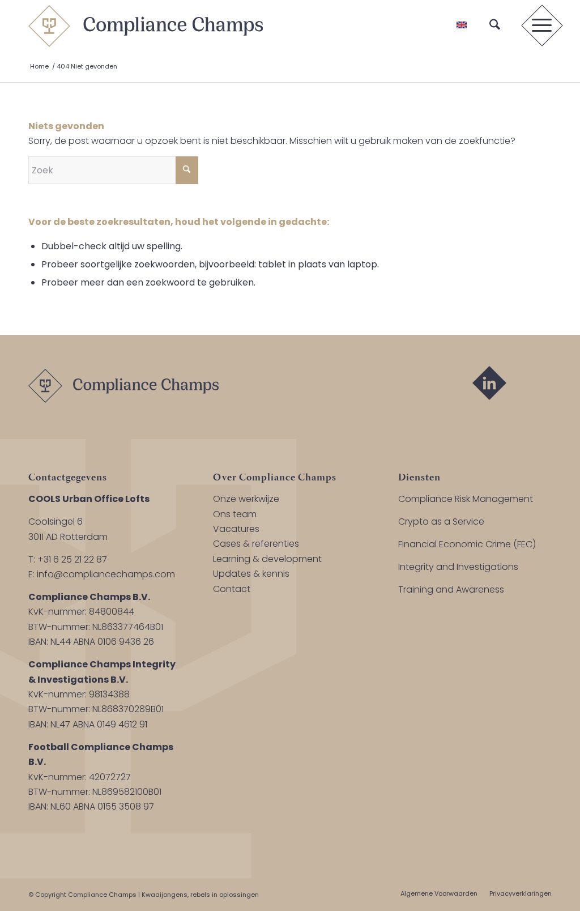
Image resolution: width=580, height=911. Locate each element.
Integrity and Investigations (458, 566)
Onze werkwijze (246, 498)
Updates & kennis (251, 573)
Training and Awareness (451, 589)
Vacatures (236, 528)
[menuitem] (495, 25)
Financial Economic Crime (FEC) (467, 544)
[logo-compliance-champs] (145, 25)
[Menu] (538, 25)
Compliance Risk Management (465, 498)
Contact (231, 588)
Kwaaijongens (164, 894)
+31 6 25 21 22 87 (72, 559)
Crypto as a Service (441, 521)
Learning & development (267, 558)
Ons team (235, 514)
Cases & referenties (256, 543)
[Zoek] (495, 25)
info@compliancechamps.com (106, 574)
